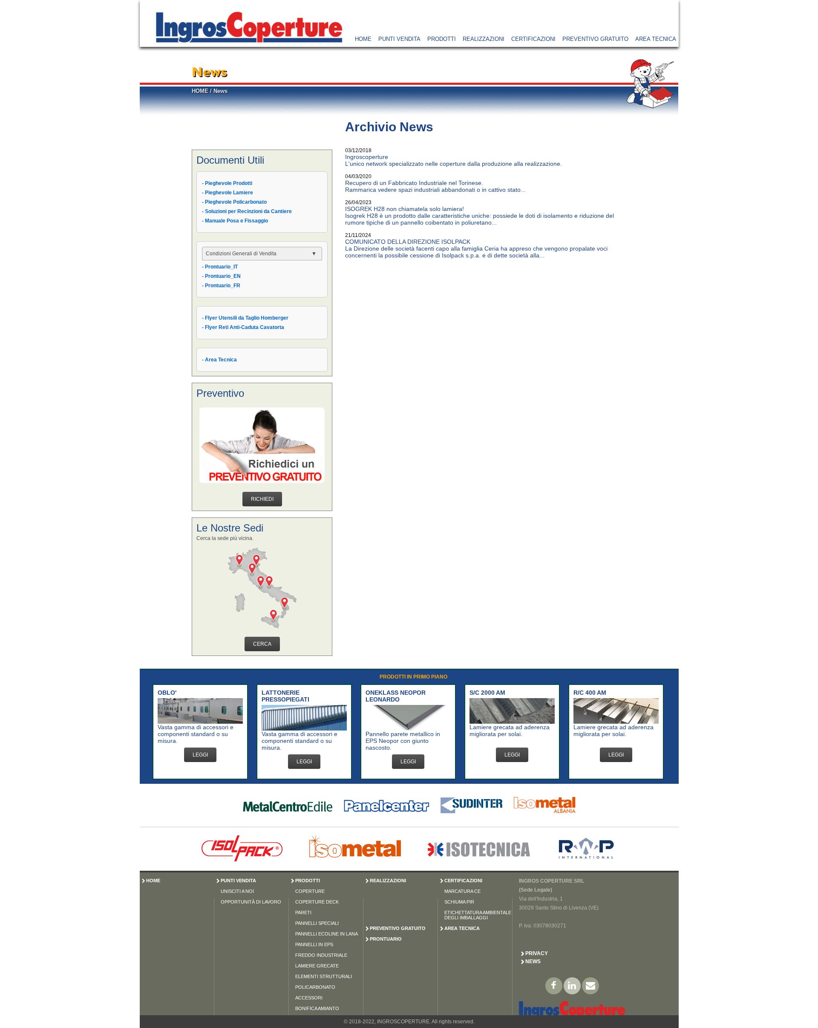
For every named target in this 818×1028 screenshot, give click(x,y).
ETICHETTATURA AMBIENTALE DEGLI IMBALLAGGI (477, 915)
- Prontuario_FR (221, 286)
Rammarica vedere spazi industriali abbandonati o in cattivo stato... (435, 189)
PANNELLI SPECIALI (317, 923)
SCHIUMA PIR (459, 901)
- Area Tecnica (219, 360)
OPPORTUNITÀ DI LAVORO (251, 901)
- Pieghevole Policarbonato (234, 202)
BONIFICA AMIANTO (317, 1008)
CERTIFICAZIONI (533, 39)
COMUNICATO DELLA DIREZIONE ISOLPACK (407, 241)
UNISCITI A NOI (237, 891)
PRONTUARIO (386, 938)
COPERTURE (310, 891)
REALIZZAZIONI (483, 39)
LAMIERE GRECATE (317, 965)
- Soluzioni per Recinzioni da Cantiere (247, 211)
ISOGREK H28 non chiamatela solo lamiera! (404, 208)
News (220, 91)
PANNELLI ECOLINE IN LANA (326, 933)
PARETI (303, 912)
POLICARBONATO (315, 987)
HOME (363, 39)
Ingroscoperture (366, 156)
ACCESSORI (309, 997)
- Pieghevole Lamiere (227, 193)
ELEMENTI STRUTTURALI (323, 976)
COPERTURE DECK (317, 901)
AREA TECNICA (655, 39)
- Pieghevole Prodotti (227, 183)
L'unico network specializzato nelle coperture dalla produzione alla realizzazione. (453, 163)
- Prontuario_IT (220, 267)
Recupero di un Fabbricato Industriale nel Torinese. (414, 182)
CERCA (262, 644)
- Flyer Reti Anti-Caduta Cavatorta (243, 327)
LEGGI (200, 755)
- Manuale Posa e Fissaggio (235, 221)
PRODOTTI (441, 39)
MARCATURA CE (462, 891)
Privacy (536, 953)
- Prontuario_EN (221, 276)
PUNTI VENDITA (399, 39)
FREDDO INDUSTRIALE (321, 955)
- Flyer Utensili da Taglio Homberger (245, 318)
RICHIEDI (262, 499)
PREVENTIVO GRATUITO (595, 39)
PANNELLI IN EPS (314, 944)
